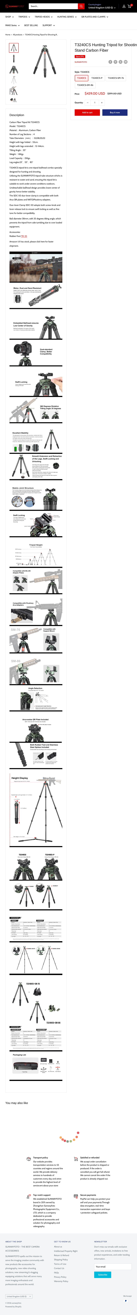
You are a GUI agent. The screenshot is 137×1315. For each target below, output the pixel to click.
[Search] (81, 6)
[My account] (124, 6)
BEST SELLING (31, 25)
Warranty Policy (61, 1281)
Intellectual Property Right (65, 1251)
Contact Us (59, 1268)
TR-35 (24, 236)
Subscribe (102, 1274)
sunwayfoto (81, 62)
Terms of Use (60, 1264)
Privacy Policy (60, 1277)
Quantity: (79, 102)
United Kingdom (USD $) (16, 1296)
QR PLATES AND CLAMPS (93, 17)
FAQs (56, 1272)
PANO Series (11, 25)
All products (17, 34)
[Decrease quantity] (87, 102)
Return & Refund (61, 1255)
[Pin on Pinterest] (115, 62)
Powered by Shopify (13, 1306)
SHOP (8, 17)
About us (58, 1246)
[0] (129, 6)
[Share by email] (126, 62)
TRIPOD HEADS (42, 17)
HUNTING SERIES (65, 17)
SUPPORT (47, 25)
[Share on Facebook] (110, 62)
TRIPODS (22, 17)
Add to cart (87, 112)
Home (7, 34)
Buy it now (115, 112)
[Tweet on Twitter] (120, 62)
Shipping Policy (61, 1259)
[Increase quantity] (102, 102)
